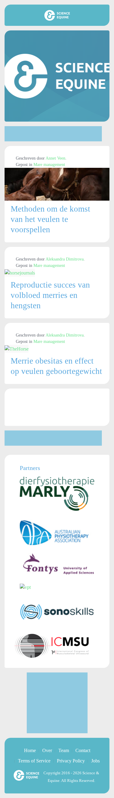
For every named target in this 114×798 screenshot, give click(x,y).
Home (30, 750)
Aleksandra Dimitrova (65, 259)
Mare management (49, 164)
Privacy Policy (71, 760)
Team (63, 750)
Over (47, 750)
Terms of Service (34, 760)
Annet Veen (55, 158)
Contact (82, 750)
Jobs (95, 760)
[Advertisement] (53, 133)
